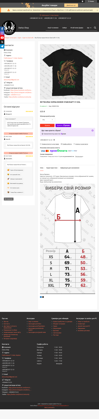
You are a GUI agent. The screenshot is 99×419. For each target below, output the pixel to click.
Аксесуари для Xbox (34, 324)
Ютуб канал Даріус (77, 28)
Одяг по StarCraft (27, 37)
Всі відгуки (8, 199)
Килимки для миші (84, 330)
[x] (43, 297)
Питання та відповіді (10, 338)
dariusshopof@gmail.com (11, 79)
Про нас (6, 321)
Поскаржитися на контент (45, 405)
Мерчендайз (57, 328)
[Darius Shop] (9, 28)
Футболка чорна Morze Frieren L (16, 164)
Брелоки (56, 330)
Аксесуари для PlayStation (36, 326)
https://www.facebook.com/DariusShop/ (22, 90)
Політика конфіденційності (61, 405)
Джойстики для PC (84, 326)
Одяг (19, 37)
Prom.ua (59, 403)
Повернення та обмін (10, 330)
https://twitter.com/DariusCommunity (20, 97)
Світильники (57, 333)
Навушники (81, 328)
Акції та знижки (53, 28)
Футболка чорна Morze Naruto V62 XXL (18, 145)
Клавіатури (81, 324)
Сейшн (64, 28)
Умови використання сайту (12, 332)
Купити (47, 125)
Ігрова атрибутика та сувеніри (62, 321)
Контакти (7, 324)
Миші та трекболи (83, 321)
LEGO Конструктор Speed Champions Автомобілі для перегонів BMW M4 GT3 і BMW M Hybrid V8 (19, 124)
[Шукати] (94, 28)
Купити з (60, 125)
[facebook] (41, 297)
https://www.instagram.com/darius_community (25, 92)
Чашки (55, 326)
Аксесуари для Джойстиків (37, 332)
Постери (56, 335)
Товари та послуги (10, 37)
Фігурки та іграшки (59, 324)
